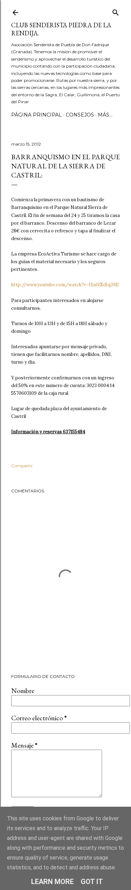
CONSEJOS (80, 115)
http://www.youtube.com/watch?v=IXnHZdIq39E (65, 285)
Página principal (36, 115)
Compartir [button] (22, 465)
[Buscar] (115, 11)
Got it (92, 881)
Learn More (52, 881)
